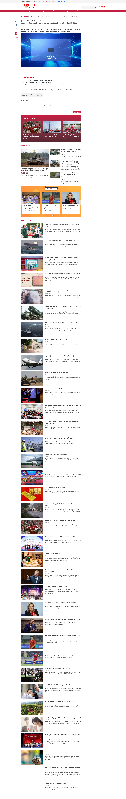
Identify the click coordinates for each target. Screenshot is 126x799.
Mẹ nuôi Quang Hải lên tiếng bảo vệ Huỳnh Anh (38, 80)
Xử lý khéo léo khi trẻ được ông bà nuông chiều (58, 685)
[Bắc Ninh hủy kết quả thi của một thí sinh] (32, 346)
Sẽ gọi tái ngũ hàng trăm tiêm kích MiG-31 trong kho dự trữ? (71, 150)
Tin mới (16, 37)
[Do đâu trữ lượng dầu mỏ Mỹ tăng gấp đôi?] (32, 395)
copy (41, 95)
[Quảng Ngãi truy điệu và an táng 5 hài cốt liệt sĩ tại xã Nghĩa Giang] (32, 230)
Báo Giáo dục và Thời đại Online (30, 6)
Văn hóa (96, 11)
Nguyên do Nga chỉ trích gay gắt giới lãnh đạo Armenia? (51, 206)
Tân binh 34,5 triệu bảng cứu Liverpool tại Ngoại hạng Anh (61, 520)
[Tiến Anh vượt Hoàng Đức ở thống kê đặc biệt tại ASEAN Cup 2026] (31, 198)
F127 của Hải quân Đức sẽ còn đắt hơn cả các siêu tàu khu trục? (61, 323)
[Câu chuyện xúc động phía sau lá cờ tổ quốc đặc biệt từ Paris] (32, 280)
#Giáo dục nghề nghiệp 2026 (34, 16)
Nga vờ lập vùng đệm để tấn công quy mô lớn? (58, 372)
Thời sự (34, 11)
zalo (16, 20)
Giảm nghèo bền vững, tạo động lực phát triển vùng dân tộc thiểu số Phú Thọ (62, 422)
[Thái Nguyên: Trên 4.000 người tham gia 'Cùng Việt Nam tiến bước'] (32, 127)
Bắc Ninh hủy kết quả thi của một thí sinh (56, 339)
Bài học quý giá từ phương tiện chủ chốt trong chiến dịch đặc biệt (70, 174)
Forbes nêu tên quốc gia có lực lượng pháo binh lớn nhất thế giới (70, 162)
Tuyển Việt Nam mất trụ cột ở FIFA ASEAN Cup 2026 (59, 652)
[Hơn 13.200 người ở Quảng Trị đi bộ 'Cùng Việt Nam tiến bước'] (52, 127)
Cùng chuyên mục (30, 118)
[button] (80, 202)
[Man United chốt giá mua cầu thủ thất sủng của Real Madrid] (72, 127)
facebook (16, 24)
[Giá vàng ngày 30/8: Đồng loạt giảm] (71, 198)
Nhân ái (72, 11)
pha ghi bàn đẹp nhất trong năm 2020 (41, 89)
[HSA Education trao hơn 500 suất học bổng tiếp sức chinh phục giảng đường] (32, 263)
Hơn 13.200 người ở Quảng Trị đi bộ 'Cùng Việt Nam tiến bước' (52, 135)
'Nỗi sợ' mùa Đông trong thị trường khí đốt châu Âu (59, 438)
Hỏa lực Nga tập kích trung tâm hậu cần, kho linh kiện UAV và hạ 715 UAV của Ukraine (62, 291)
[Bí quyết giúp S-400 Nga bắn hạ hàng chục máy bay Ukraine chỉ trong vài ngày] (32, 313)
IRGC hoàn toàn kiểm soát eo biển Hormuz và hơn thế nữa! (61, 240)
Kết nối (52, 11)
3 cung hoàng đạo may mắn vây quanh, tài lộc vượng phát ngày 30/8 (63, 751)
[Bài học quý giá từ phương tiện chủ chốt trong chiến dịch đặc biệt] (55, 175)
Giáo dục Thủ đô (102, 7)
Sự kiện (25, 17)
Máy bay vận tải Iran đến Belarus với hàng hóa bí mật (59, 356)
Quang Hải (58, 89)
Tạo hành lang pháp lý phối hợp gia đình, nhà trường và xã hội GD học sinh (62, 768)
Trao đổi (58, 11)
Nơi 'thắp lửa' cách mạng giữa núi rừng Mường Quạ (59, 701)
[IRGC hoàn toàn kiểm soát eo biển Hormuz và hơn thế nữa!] (32, 247)
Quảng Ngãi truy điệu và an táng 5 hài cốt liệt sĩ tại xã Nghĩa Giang (62, 225)
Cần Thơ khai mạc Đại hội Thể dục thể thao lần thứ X (60, 471)
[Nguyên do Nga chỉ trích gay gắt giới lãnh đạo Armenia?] (51, 198)
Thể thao (102, 11)
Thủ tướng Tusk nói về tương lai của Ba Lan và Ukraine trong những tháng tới (62, 570)
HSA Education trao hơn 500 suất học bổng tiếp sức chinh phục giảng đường (61, 258)
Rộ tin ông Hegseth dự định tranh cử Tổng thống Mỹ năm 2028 (63, 619)
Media (90, 11)
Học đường (65, 11)
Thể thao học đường (37, 20)
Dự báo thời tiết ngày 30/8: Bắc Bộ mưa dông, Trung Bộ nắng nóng (62, 504)
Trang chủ (22, 11)
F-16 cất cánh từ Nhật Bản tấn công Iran (56, 454)
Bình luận (16, 33)
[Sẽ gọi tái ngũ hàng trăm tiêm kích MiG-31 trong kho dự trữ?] (55, 152)
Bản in (16, 28)
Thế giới (78, 11)
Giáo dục (28, 11)
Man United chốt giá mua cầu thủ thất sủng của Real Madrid (71, 135)
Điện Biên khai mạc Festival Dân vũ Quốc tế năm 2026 (60, 537)
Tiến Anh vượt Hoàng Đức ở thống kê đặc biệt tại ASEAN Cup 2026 (31, 207)
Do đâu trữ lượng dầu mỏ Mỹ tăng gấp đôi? (57, 389)
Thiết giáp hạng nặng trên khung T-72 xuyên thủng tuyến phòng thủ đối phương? (35, 169)
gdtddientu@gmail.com (60, 1)
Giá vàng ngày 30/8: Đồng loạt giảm (70, 206)
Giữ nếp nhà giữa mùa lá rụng (53, 553)
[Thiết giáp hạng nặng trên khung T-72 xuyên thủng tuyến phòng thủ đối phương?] (35, 158)
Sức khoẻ (84, 11)
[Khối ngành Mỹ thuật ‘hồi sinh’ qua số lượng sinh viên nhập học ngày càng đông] (32, 411)
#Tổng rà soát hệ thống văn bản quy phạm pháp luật (52, 16)
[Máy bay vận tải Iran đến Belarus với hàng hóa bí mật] (32, 362)
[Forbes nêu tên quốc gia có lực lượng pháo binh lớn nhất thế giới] (55, 163)
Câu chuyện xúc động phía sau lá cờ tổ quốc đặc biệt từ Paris (62, 273)
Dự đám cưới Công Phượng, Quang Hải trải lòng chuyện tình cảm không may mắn (48, 85)
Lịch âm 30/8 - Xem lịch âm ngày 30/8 (55, 783)
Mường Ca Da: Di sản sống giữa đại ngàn (56, 586)
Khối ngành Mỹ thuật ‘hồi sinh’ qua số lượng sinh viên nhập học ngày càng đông (63, 406)
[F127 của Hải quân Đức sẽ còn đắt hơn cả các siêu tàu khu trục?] (32, 329)
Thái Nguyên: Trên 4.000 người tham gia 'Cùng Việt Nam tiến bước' (31, 136)
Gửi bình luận (77, 112)
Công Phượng (68, 89)
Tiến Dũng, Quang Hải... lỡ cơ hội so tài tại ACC (38, 82)
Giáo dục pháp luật (43, 11)
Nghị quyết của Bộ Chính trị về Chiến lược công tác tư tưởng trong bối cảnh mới (62, 735)
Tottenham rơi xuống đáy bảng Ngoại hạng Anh (58, 668)
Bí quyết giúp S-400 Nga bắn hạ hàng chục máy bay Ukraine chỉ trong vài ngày (63, 307)
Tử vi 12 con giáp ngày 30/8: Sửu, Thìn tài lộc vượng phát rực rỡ (63, 718)
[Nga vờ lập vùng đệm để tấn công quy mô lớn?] (32, 378)
